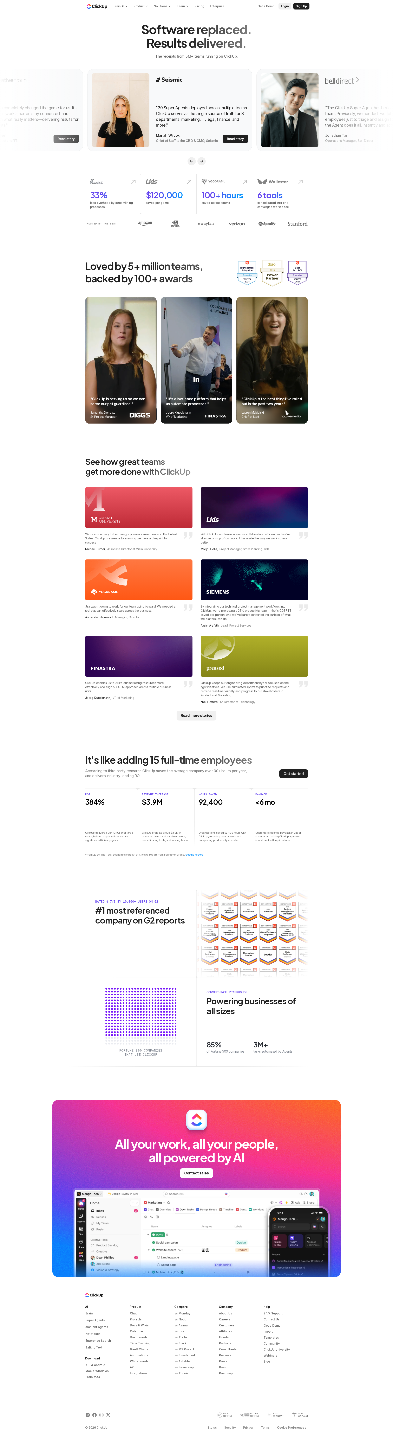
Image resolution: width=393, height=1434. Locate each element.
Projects (136, 1319)
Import (268, 1331)
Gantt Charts (139, 1349)
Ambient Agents (96, 1327)
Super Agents (95, 1320)
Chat (133, 1313)
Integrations (139, 1373)
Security (230, 1427)
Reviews (225, 1355)
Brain (89, 1313)
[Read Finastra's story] (138, 670)
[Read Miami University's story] (138, 519)
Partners (225, 1343)
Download (92, 1358)
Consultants (228, 1349)
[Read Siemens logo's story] (254, 593)
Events (224, 1337)
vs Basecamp (184, 1367)
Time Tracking (140, 1343)
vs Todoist (182, 1373)
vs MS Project (184, 1349)
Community (272, 1343)
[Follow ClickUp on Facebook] (94, 1414)
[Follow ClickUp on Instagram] (101, 1414)
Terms (265, 1427)
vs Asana (181, 1325)
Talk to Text (93, 1347)
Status (212, 1427)
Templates (271, 1337)
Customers (227, 1325)
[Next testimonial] (201, 161)
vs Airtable (182, 1361)
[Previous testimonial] (192, 161)
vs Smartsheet (185, 1355)
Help (266, 1306)
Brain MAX (92, 1377)
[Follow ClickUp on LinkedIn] (87, 1414)
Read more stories (196, 715)
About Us (225, 1313)
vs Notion (181, 1319)
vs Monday (182, 1313)
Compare (181, 1306)
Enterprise (217, 6)
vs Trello (181, 1337)
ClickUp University (277, 1349)
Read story (63, 139)
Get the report (194, 854)
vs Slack (180, 1343)
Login (285, 6)
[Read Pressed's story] (254, 670)
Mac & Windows (97, 1371)
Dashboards (139, 1337)
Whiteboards (139, 1361)
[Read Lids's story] (254, 519)
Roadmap (226, 1373)
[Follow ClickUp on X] (108, 1414)
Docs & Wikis (139, 1325)
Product (135, 1306)
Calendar (136, 1331)
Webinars (270, 1355)
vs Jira (179, 1331)
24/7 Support (273, 1313)
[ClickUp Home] (97, 6)
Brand (223, 1367)
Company (226, 1306)
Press (223, 1361)
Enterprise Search (98, 1340)
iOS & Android (95, 1365)
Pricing (199, 6)
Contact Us (272, 1319)
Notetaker (92, 1333)
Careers (224, 1319)
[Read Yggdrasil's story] (138, 593)
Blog (267, 1361)
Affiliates (225, 1331)
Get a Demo (272, 1325)
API (132, 1367)
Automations (139, 1355)
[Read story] (167, 110)
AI (86, 1306)
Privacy (248, 1427)
